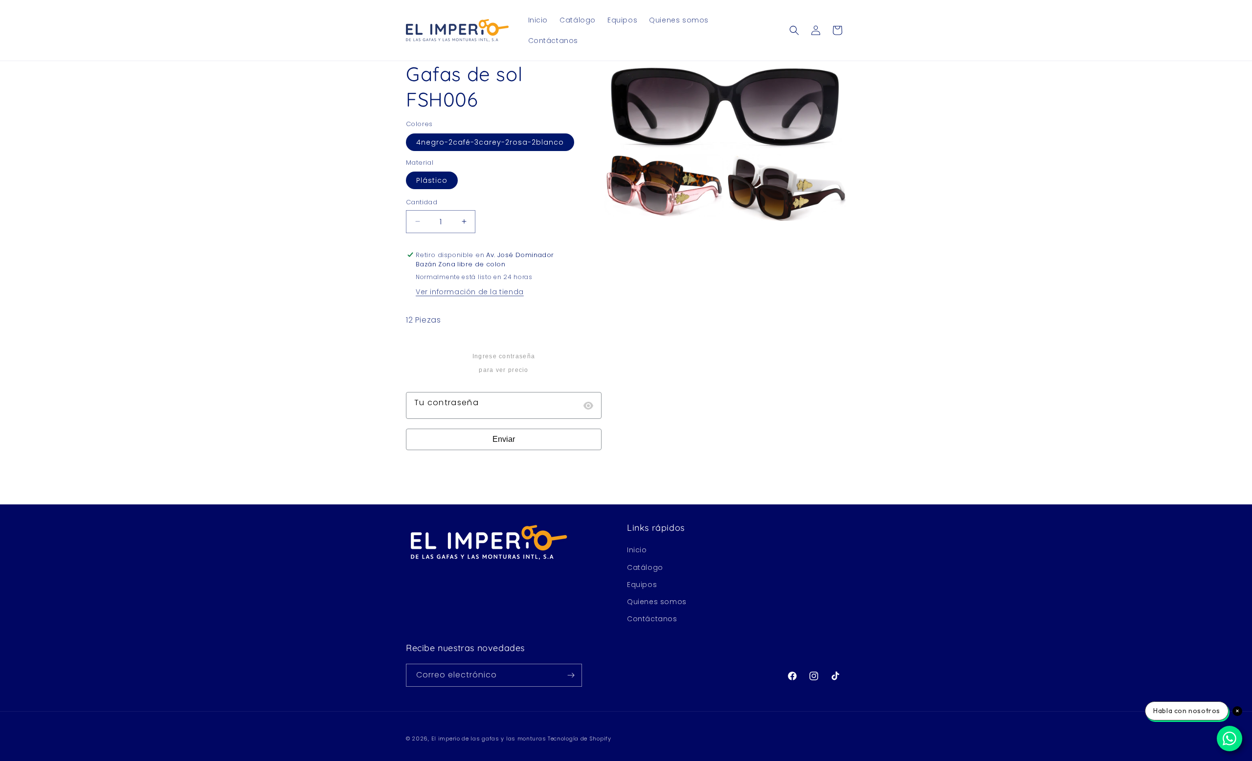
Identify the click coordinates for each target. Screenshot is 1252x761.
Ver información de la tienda (470, 292)
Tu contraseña (446, 402)
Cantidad (421, 202)
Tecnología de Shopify (579, 738)
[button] (794, 30)
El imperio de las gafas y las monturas (488, 738)
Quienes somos (657, 602)
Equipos (642, 584)
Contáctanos (652, 619)
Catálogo (645, 567)
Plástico (431, 180)
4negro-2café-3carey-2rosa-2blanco (490, 142)
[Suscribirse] (570, 675)
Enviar (503, 439)
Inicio (637, 550)
